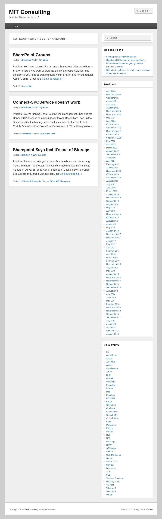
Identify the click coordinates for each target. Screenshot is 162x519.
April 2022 (110, 144)
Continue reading (53, 78)
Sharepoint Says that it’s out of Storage (51, 149)
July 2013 (110, 320)
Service (109, 464)
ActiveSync (111, 354)
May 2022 (110, 140)
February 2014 (112, 303)
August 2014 (112, 290)
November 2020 (113, 170)
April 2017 (110, 247)
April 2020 (110, 187)
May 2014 (110, 300)
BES (108, 374)
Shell (53, 133)
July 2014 (110, 294)
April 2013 (110, 327)
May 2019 (110, 207)
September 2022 (113, 137)
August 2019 (112, 204)
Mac (108, 391)
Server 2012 (111, 461)
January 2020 (112, 194)
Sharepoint (26, 86)
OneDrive (110, 408)
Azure (109, 371)
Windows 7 (111, 487)
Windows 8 (111, 491)
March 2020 (111, 190)
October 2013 (112, 313)
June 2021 (111, 157)
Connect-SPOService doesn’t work (46, 102)
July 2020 (110, 184)
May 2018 (110, 227)
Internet (109, 388)
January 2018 (112, 230)
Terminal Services (114, 478)
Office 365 (26, 181)
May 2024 (110, 117)
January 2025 (112, 107)
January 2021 (112, 167)
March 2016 (111, 257)
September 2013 (113, 317)
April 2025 (110, 104)
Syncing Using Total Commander (121, 56)
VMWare (110, 484)
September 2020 (113, 177)
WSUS (109, 494)
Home (15, 26)
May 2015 (110, 270)
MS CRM (110, 398)
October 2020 (112, 174)
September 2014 (113, 287)
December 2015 (113, 264)
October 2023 (112, 124)
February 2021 (112, 164)
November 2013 (113, 310)
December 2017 (113, 233)
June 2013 (111, 323)
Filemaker (110, 384)
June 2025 (111, 101)
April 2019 (110, 210)
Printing (109, 428)
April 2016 (110, 254)
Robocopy (110, 441)
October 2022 (112, 134)
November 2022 (113, 131)
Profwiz (109, 431)
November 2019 (113, 197)
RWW (109, 444)
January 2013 (112, 333)
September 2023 (113, 127)
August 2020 (112, 180)
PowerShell (45, 133)
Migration (110, 394)
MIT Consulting (29, 11)
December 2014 (113, 277)
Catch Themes (146, 509)
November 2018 (113, 214)
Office (109, 401)
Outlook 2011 (112, 414)
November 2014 (113, 280)
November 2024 (113, 114)
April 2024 (110, 120)
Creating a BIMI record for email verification (126, 59)
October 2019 (112, 200)
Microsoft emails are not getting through (124, 63)
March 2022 (111, 147)
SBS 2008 (111, 448)
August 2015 (112, 267)
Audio (109, 364)
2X (107, 351)
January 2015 (112, 273)
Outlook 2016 (112, 418)
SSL (108, 474)
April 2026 (110, 91)
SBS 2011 (111, 451)
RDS (108, 438)
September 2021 (113, 154)
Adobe (109, 358)
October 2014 (112, 283)
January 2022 (112, 150)
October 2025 (112, 97)
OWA (108, 421)
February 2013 (112, 330)
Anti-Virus (110, 361)
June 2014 (111, 297)
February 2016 (112, 260)
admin (45, 59)
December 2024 (113, 110)
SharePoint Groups (31, 54)
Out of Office (112, 411)
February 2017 (112, 250)
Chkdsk (109, 378)
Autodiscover (112, 368)
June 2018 (111, 224)
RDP (108, 434)
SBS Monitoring (113, 454)
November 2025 (113, 94)
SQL (108, 471)
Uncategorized (112, 481)
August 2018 (112, 220)
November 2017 (113, 237)
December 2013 (113, 307)
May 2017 (110, 244)
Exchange (110, 381)
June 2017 (111, 240)
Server (109, 458)
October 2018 (112, 217)
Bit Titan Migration (114, 66)
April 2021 (110, 160)
